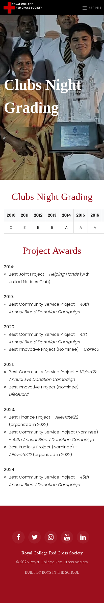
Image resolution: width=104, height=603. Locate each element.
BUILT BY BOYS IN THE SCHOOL (52, 572)
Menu (94, 7)
